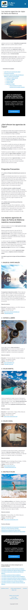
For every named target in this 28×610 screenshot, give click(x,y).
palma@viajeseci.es (8, 313)
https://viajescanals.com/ (9, 465)
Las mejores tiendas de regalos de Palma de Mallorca (13, 576)
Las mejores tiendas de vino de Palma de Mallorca (12, 581)
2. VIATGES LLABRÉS (10, 79)
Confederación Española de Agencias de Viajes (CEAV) (13, 531)
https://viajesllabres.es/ (9, 362)
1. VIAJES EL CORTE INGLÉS (12, 78)
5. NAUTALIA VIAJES (10, 84)
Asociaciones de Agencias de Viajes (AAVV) (10, 530)
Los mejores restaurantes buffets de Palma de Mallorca (13, 578)
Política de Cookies (14, 598)
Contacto (25, 588)
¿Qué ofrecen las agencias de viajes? (12, 71)
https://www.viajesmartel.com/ (10, 416)
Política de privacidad (14, 595)
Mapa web (14, 589)
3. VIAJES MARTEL (10, 81)
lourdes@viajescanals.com (10, 467)
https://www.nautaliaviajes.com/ (11, 519)
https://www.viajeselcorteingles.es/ (11, 311)
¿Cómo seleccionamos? (16, 588)
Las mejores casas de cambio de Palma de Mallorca (12, 568)
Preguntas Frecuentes (9, 73)
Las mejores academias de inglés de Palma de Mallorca (13, 570)
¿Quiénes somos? (5, 588)
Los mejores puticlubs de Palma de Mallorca (11, 575)
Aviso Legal (14, 597)
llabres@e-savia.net (8, 364)
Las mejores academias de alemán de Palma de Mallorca (13, 579)
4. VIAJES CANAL (9, 82)
